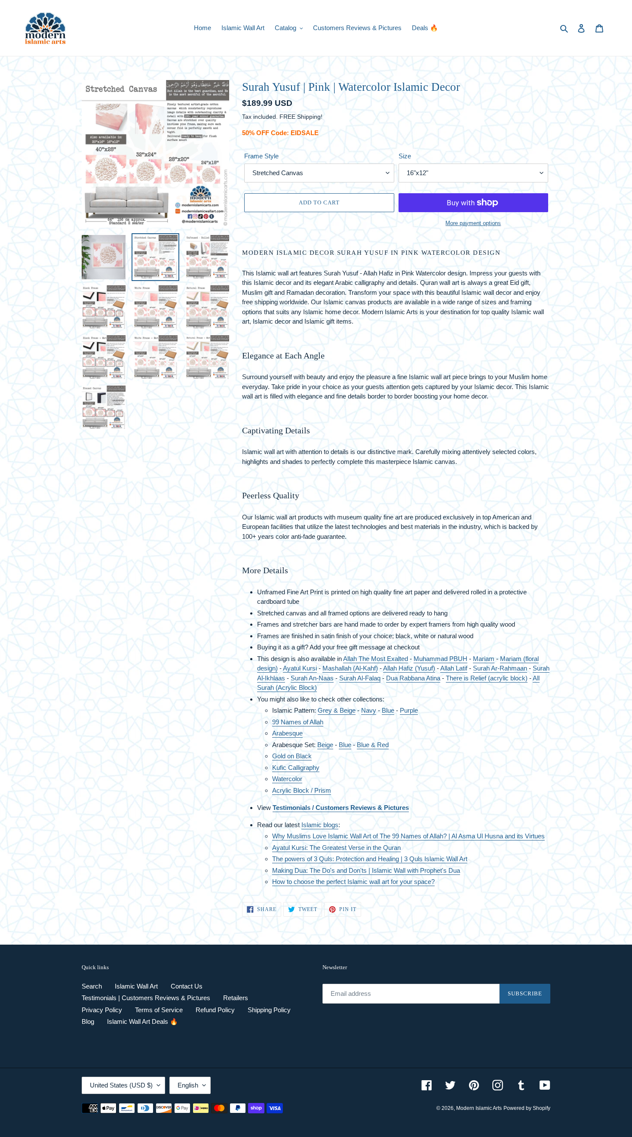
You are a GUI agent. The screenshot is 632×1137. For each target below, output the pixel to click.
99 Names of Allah (297, 722)
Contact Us (186, 986)
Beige (325, 744)
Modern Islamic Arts (479, 1108)
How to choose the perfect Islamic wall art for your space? (353, 881)
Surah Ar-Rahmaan (500, 668)
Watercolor (287, 778)
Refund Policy (215, 1009)
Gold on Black (292, 756)
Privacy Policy (102, 1009)
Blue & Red (373, 744)
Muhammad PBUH (440, 658)
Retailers (235, 997)
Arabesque (287, 733)
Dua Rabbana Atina (413, 678)
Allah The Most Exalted (375, 658)
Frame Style (261, 156)
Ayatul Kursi (300, 668)
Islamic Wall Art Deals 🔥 (142, 1021)
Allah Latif (453, 668)
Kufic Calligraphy (295, 767)
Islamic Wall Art (136, 986)
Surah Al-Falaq (359, 678)
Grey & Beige (337, 710)
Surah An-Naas (312, 678)
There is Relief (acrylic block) (487, 678)
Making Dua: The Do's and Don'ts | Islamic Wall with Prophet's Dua (366, 870)
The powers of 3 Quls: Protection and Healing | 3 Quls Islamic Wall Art (369, 858)
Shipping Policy (269, 1009)
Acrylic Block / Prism (301, 790)
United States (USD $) (121, 1085)
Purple (409, 710)
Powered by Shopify (526, 1108)
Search (92, 986)
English (188, 1085)
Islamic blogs (319, 824)
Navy (368, 710)
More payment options (473, 223)
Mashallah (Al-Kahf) (350, 668)
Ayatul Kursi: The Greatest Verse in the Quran (336, 847)
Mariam (483, 658)
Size (405, 156)
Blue (388, 710)
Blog (88, 1021)
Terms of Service (159, 1009)
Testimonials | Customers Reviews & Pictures (146, 997)
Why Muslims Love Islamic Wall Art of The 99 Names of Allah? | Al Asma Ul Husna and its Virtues (408, 836)
